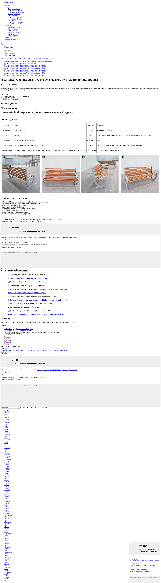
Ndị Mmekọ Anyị (13, 32)
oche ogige (24, 350)
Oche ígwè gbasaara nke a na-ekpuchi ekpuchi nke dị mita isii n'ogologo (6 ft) (38, 300)
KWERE (3, 325)
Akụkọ (6, 37)
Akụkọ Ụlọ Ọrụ (13, 36)
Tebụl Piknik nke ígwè (18, 22)
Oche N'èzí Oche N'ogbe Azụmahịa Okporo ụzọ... (27, 293)
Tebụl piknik (12, 20)
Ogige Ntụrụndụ (13, 15)
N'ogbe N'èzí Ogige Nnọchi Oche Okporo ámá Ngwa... (29, 278)
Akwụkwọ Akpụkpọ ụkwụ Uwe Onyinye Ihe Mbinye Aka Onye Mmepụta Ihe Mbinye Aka (37, 219)
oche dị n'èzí (16, 350)
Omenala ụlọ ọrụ (13, 29)
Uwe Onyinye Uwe (14, 14)
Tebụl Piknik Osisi (17, 24)
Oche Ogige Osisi (17, 19)
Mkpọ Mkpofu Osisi (18, 12)
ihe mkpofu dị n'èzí (6, 350)
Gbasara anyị (8, 25)
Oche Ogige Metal (17, 17)
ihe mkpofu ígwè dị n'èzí (59, 350)
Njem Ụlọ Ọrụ (12, 30)
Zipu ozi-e (4, 353)
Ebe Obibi (7, 5)
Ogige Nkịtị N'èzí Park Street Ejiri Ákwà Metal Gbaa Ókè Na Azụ (24, 221)
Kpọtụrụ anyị (8, 41)
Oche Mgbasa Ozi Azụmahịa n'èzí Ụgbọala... (25, 307)
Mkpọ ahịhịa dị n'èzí (14, 9)
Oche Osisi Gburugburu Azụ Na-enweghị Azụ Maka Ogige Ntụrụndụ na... (36, 314)
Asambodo (11, 34)
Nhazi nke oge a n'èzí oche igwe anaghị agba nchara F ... (29, 286)
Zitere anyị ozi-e (5, 99)
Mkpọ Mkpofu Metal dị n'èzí (20, 10)
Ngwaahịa (7, 7)
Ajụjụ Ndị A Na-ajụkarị (11, 39)
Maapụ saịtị (4, 348)
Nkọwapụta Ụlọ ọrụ (14, 27)
